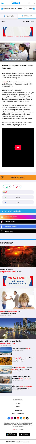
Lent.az (4, 82)
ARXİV (18, 407)
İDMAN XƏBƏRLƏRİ (18, 177)
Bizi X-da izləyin (9, 231)
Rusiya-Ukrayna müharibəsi (12, 8)
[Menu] (3, 3)
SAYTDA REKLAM (18, 400)
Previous (2, 9)
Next (34, 9)
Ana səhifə (26, 21)
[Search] (33, 2)
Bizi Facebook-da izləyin (11, 226)
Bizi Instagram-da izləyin (11, 216)
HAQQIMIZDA (18, 410)
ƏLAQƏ (18, 403)
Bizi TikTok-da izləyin (10, 221)
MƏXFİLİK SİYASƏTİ (18, 414)
